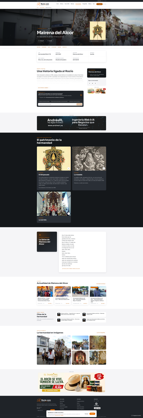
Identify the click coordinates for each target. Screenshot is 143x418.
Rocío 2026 (67, 3)
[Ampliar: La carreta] (54, 204)
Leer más (49, 303)
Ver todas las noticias (101, 283)
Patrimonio (44, 47)
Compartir (41, 40)
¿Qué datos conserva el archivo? (74, 101)
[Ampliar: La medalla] (89, 159)
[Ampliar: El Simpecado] (54, 159)
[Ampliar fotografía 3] (97, 343)
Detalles (62, 415)
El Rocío (61, 3)
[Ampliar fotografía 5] (97, 358)
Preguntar (79, 104)
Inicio (58, 3)
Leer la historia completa (43, 87)
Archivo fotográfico (80, 408)
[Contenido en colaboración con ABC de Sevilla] (97, 408)
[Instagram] (105, 1)
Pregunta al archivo (80, 401)
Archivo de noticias (80, 406)
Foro (94, 3)
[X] (104, 1)
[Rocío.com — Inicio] (43, 4)
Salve (49, 47)
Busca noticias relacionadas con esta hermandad (59, 101)
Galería (59, 47)
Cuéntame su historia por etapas (44, 101)
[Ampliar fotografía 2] (80, 343)
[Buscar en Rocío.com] (105, 4)
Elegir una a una (57, 415)
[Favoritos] (103, 4)
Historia (38, 47)
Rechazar (86, 413)
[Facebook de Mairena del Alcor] (89, 83)
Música (90, 3)
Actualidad (54, 47)
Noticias (72, 3)
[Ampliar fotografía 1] (54, 350)
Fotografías (85, 3)
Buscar (78, 403)
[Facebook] (102, 1)
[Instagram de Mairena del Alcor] (95, 83)
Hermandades (78, 3)
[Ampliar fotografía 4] (80, 358)
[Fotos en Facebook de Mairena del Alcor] (92, 83)
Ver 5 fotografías (101, 332)
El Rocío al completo (63, 406)
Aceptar (92, 413)
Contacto (64, 47)
